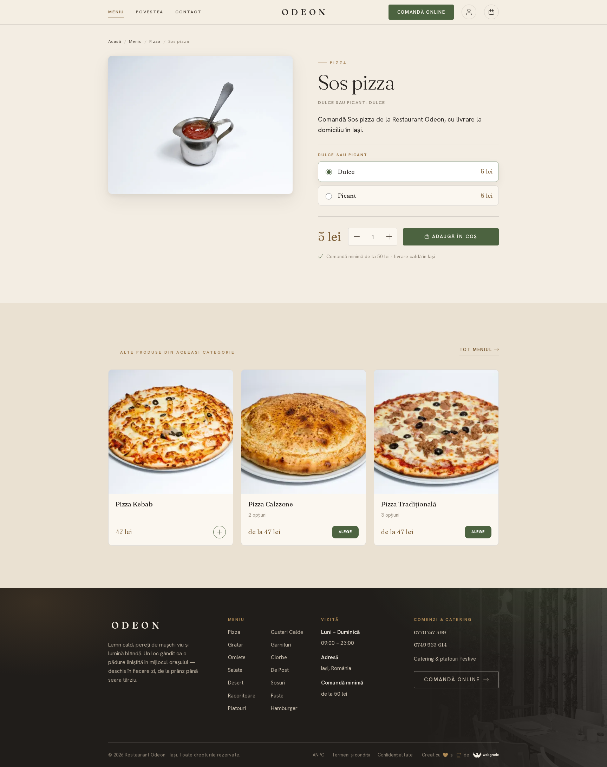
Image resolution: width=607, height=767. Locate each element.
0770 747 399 (430, 632)
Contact (188, 12)
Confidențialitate (395, 755)
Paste (277, 696)
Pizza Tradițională (408, 504)
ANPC (318, 755)
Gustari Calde (287, 632)
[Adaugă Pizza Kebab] (219, 532)
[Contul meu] (469, 12)
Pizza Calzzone (270, 504)
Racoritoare (241, 696)
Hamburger (284, 708)
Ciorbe (279, 657)
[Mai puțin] (356, 236)
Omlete (237, 657)
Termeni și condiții (351, 755)
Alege (345, 531)
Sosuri (278, 683)
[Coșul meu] (491, 12)
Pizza (155, 41)
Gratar (235, 645)
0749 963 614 (430, 644)
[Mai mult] (389, 236)
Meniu (116, 12)
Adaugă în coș (454, 236)
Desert (235, 683)
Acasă (115, 41)
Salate (235, 670)
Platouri (237, 708)
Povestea (149, 12)
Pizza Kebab (134, 504)
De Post (280, 670)
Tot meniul (475, 350)
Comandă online (421, 12)
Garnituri (281, 645)
